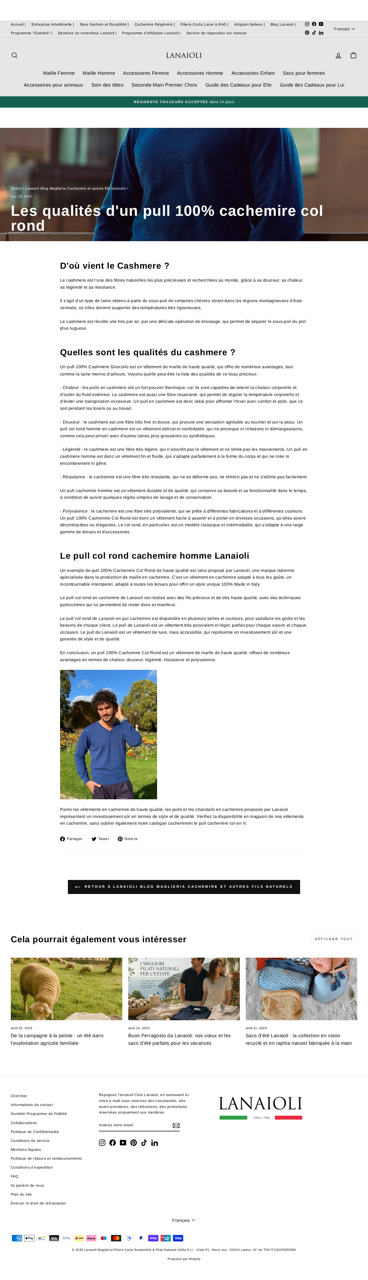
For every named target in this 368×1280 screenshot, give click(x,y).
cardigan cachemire (169, 823)
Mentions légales (26, 1150)
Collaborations (24, 1123)
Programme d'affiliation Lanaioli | (151, 33)
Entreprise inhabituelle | (53, 24)
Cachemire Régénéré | (154, 24)
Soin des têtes (107, 85)
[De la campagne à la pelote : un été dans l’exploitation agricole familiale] (66, 989)
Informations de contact (32, 1105)
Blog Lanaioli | (283, 24)
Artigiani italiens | (249, 24)
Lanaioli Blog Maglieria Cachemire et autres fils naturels (75, 188)
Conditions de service (30, 1141)
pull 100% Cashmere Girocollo (98, 366)
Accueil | (18, 24)
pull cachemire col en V (222, 823)
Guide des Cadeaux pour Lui (312, 85)
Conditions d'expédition (32, 1167)
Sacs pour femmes (304, 73)
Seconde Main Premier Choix (164, 85)
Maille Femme (59, 73)
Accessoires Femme (146, 73)
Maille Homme (99, 73)
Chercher (19, 1096)
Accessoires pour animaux (53, 85)
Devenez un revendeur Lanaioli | (87, 33)
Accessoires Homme (200, 73)
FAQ (14, 1176)
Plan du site (21, 1194)
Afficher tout (334, 939)
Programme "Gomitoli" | (32, 33)
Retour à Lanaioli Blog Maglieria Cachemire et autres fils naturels (187, 887)
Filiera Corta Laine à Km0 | (204, 24)
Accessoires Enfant (253, 73)
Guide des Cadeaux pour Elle (239, 85)
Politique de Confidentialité (35, 1132)
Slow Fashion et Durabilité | (104, 24)
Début (16, 188)
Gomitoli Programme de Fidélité (39, 1114)
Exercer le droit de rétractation (38, 1203)
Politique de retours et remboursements (46, 1158)
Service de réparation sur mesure (216, 33)
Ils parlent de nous (27, 1185)
